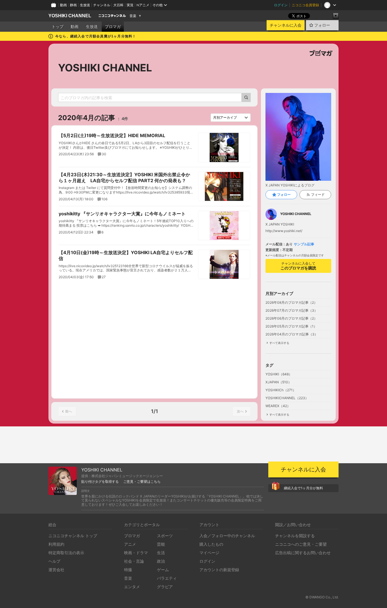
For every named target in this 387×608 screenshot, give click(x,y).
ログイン (281, 5)
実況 (130, 5)
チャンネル (101, 5)
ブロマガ (113, 26)
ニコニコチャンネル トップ (72, 535)
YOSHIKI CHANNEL (69, 15)
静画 (73, 5)
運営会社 (56, 569)
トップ (57, 26)
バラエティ (167, 578)
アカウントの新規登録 (219, 569)
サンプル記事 (304, 244)
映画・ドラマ (136, 552)
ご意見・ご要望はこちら (142, 481)
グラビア (165, 586)
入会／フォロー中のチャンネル (227, 535)
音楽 (132, 16)
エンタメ (132, 586)
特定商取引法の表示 (66, 552)
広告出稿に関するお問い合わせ (303, 552)
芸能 (161, 544)
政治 (161, 561)
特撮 (128, 569)
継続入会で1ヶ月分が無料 (303, 488)
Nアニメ (143, 5)
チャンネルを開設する (295, 535)
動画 (63, 5)
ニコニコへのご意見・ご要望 (301, 544)
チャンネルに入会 (285, 25)
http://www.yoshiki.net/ (283, 231)
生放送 (85, 5)
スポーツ (165, 535)
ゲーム (163, 569)
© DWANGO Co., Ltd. (322, 597)
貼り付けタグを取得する (100, 481)
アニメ (130, 544)
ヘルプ (54, 561)
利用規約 (56, 544)
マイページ (209, 552)
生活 (161, 552)
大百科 (118, 5)
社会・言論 (134, 561)
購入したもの (211, 544)
